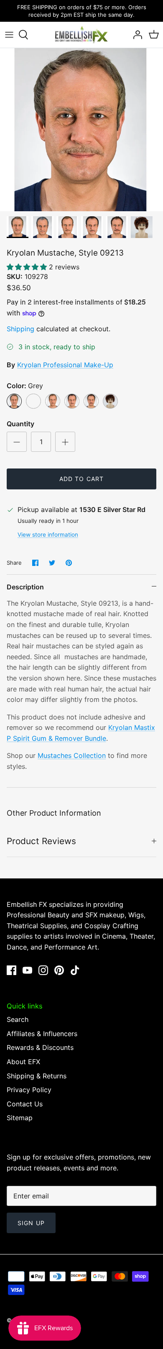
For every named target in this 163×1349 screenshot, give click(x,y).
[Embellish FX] (81, 35)
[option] (81, 129)
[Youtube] (27, 970)
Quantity (20, 424)
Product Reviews (41, 841)
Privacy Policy (29, 1089)
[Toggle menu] (9, 35)
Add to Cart (81, 478)
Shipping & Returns (36, 1076)
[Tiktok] (75, 970)
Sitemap (20, 1118)
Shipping (20, 329)
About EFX (23, 1061)
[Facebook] (11, 970)
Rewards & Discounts (40, 1047)
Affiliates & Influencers (42, 1033)
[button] (28, 267)
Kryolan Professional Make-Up (65, 365)
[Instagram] (43, 970)
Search (17, 1019)
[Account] (135, 35)
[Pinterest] (59, 970)
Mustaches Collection (72, 755)
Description (25, 587)
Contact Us (25, 1104)
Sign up (31, 1222)
